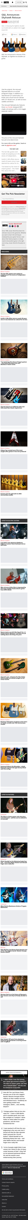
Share (5, 34)
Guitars (11, 10)
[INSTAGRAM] (15, 226)
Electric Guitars (18, 10)
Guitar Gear (4, 10)
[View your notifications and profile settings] (12, 2)
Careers (4, 1206)
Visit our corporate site (14, 1167)
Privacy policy (5, 1186)
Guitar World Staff (14, 21)
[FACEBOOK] (10, 226)
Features (4, 22)
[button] (2, 2)
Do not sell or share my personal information (13, 1210)
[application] (14, 123)
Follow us (15, 34)
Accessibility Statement (8, 1196)
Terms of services (20, 206)
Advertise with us (6, 1192)
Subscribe (18, 2)
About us (4, 1203)
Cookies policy (5, 1189)
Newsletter (23, 34)
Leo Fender (9, 107)
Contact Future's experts (8, 1182)
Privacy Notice (22, 208)
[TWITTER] (13, 226)
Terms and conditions (7, 1179)
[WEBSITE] (18, 226)
